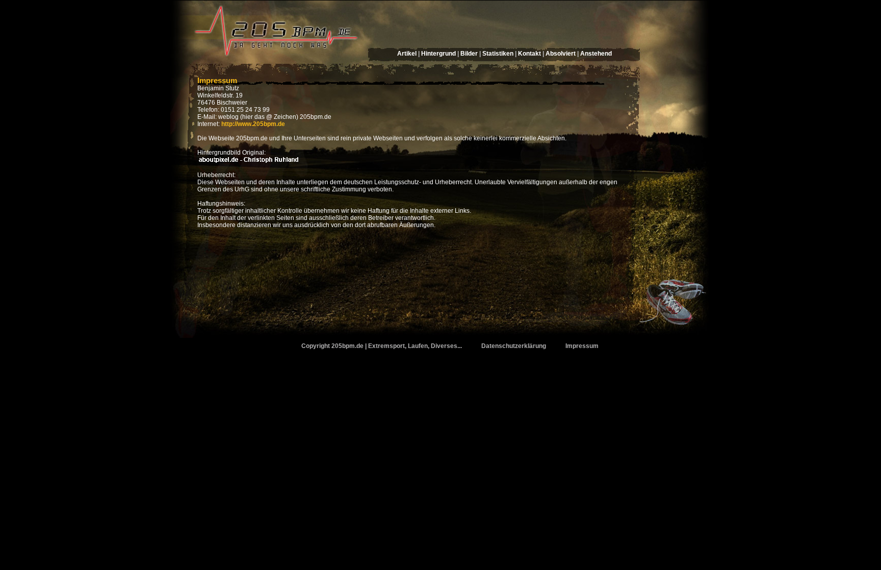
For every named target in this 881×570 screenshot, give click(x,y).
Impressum (217, 80)
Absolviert (561, 53)
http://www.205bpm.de (253, 124)
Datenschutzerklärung (513, 346)
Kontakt (529, 53)
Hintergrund (438, 53)
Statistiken (497, 53)
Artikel (407, 53)
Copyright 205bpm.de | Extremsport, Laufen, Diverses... (381, 346)
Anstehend (596, 53)
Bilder (469, 53)
